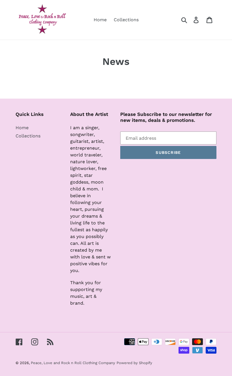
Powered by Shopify (134, 363)
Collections (28, 136)
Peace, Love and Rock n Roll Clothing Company (73, 363)
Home (22, 127)
